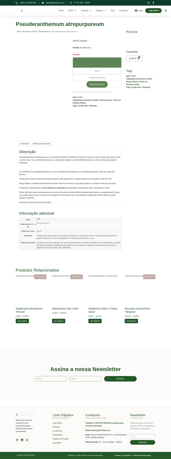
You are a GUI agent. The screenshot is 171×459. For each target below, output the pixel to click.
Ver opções (22, 321)
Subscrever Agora (97, 84)
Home (61, 11)
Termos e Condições (123, 455)
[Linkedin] (22, 440)
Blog (113, 11)
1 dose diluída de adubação (53, 188)
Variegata (93, 106)
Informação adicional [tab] (41, 144)
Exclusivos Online (30, 31)
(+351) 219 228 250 (102, 423)
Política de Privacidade (142, 455)
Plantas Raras (44, 31)
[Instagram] (27, 440)
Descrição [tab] (24, 144)
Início (19, 31)
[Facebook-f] (17, 440)
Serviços (84, 11)
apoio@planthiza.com (100, 430)
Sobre (70, 11)
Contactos (123, 11)
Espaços (99, 11)
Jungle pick (82, 106)
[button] (166, 10)
